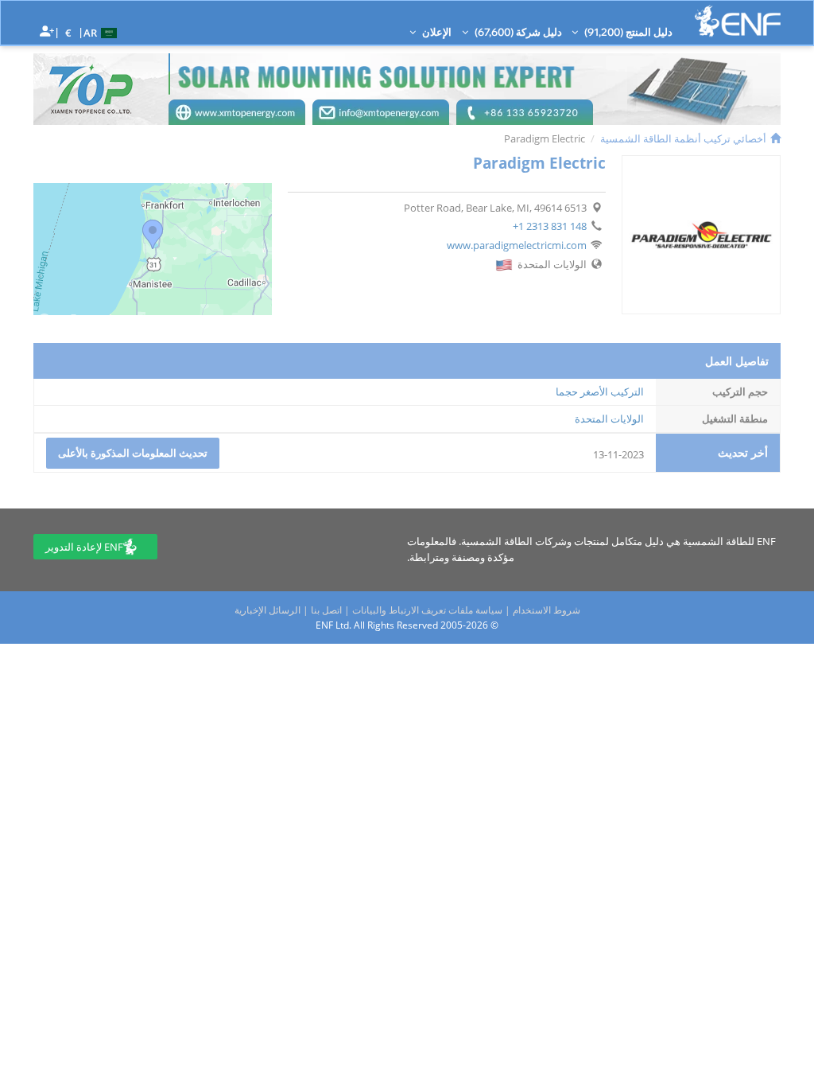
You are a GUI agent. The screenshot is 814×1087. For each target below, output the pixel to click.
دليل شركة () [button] (517, 31)
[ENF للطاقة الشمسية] (738, 21)
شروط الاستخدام (546, 610)
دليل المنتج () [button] (627, 31)
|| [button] (68, 32)
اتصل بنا (326, 610)
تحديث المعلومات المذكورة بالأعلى (132, 453)
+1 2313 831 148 (550, 226)
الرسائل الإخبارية (267, 610)
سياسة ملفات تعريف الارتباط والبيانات (427, 610)
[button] (102, 32)
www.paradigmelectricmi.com (517, 245)
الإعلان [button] (436, 31)
